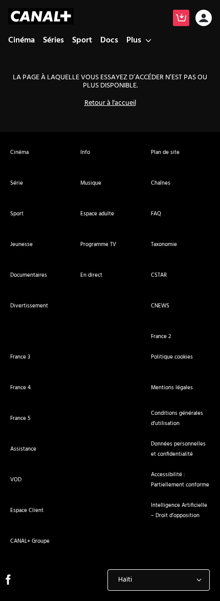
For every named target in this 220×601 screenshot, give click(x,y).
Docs (109, 40)
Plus (133, 40)
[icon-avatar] (203, 19)
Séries (53, 40)
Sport (82, 40)
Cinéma (21, 40)
